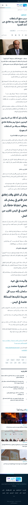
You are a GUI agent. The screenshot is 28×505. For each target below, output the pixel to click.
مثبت (11, 362)
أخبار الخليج (20, 9)
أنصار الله (18, 360)
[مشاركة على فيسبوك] (22, 35)
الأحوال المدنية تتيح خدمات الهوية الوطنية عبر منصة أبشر (15, 464)
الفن (20, 493)
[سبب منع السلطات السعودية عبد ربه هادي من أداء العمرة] (26, 360)
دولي (14, 490)
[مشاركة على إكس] (19, 35)
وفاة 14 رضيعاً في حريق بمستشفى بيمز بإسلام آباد (16, 427)
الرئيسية (25, 9)
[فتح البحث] (6, 5)
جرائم (19, 362)
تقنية (7, 493)
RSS (14, 496)
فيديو (4, 493)
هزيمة (7, 362)
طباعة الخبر (4, 35)
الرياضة (16, 493)
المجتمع (11, 493)
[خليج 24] (21, 5)
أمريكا (23, 360)
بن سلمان (24, 362)
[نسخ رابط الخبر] (12, 35)
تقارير (3, 490)
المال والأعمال (9, 490)
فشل (15, 362)
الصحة (24, 493)
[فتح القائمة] (2, 5)
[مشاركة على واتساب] (15, 35)
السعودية (12, 360)
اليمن (8, 360)
